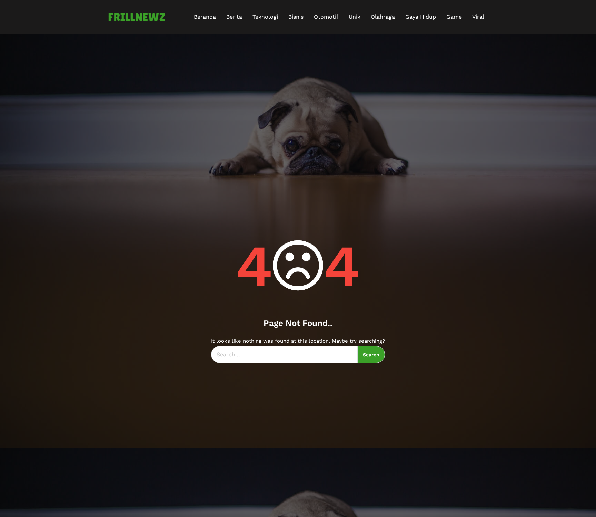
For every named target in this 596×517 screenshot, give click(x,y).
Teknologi (265, 16)
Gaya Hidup (420, 16)
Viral (478, 16)
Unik (354, 16)
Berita (234, 16)
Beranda (205, 16)
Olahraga (383, 16)
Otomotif (326, 16)
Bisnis (296, 16)
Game (454, 16)
